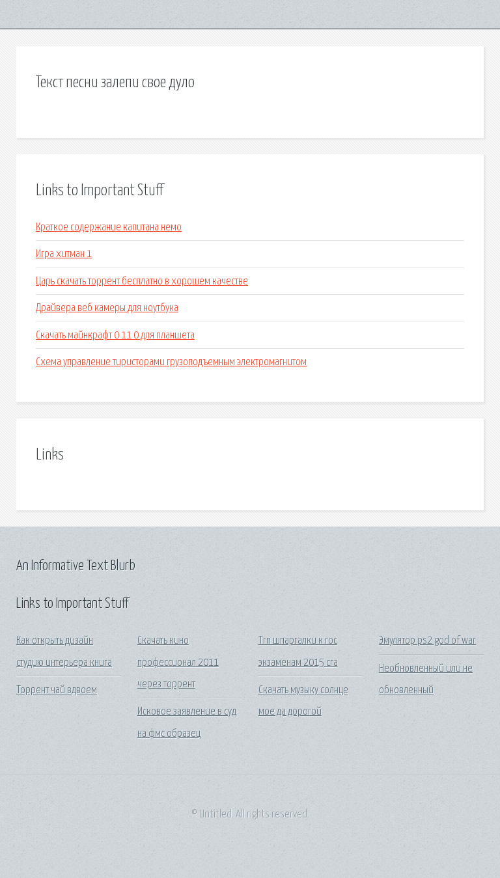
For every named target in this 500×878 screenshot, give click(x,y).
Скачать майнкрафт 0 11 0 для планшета (115, 335)
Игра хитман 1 (64, 254)
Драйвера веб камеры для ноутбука (107, 308)
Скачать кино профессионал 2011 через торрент (178, 662)
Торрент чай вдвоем (56, 690)
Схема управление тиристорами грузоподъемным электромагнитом (171, 362)
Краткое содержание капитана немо (109, 227)
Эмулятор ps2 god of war (427, 640)
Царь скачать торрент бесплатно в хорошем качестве (142, 281)
